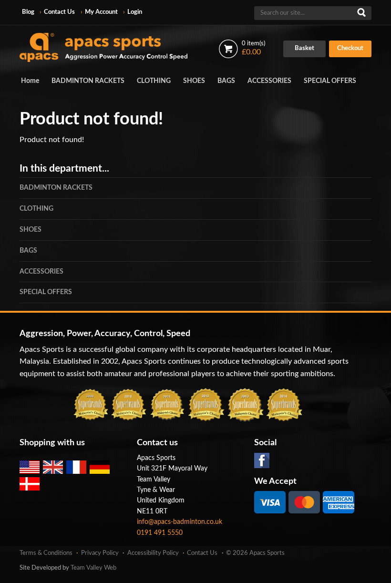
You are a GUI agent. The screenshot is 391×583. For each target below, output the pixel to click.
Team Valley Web (93, 568)
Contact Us (59, 12)
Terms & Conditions (46, 553)
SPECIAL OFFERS (330, 81)
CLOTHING (154, 81)
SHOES (194, 81)
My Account (101, 12)
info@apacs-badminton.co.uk (179, 522)
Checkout (350, 48)
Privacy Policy (100, 553)
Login (134, 12)
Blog (28, 12)
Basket (304, 48)
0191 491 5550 (160, 533)
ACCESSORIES (269, 81)
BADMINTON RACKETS (87, 81)
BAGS (226, 81)
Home (30, 81)
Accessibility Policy (153, 553)
